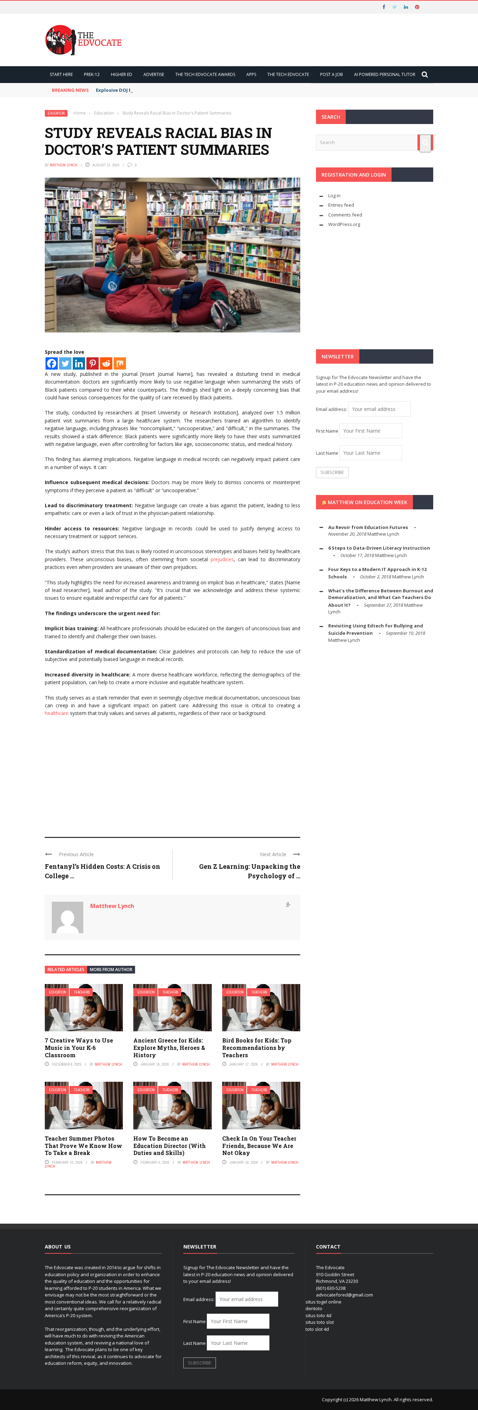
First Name (327, 431)
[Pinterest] (92, 363)
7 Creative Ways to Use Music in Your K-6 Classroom (79, 1048)
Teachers (82, 992)
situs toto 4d (318, 1315)
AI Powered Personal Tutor (384, 74)
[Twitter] (65, 363)
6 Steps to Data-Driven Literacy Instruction (379, 548)
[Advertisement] (172, 774)
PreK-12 (92, 74)
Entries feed (341, 205)
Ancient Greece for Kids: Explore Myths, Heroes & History (169, 1048)
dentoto (313, 1308)
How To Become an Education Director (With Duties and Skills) (169, 1146)
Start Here (61, 74)
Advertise (153, 74)
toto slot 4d (317, 1329)
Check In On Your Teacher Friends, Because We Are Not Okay (259, 1146)
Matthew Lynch (63, 165)
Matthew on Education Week (367, 502)
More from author (111, 969)
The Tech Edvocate (288, 74)
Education (56, 113)
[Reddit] (106, 363)
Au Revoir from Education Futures (368, 527)
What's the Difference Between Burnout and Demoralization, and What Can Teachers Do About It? (380, 597)
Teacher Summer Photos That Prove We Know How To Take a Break (83, 1146)
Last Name (327, 453)
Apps (251, 74)
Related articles (66, 969)
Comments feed (345, 215)
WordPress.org (344, 224)
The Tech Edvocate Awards (205, 74)
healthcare (57, 713)
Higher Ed (121, 74)
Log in (334, 195)
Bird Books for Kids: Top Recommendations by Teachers (256, 1048)
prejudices (221, 559)
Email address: (332, 409)
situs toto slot (319, 1322)
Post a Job (331, 74)
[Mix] (120, 363)
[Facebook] (51, 363)
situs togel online (323, 1302)
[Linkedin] (79, 363)
